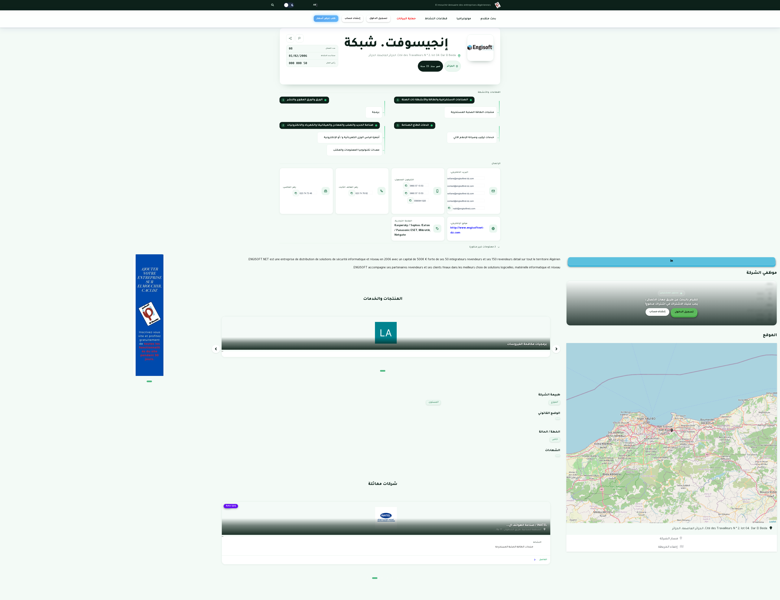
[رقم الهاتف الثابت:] (352, 193)
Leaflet (772, 521)
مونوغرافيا (464, 18)
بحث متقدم (488, 18)
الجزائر (451, 66)
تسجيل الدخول (378, 18)
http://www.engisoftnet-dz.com (467, 230)
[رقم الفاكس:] (296, 193)
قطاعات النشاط (436, 18)
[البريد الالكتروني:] (449, 208)
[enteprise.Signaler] (300, 38)
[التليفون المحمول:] (406, 185)
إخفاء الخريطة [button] (668, 547)
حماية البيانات (406, 18)
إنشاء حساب (352, 18)
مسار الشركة (669, 539)
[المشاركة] (290, 38)
